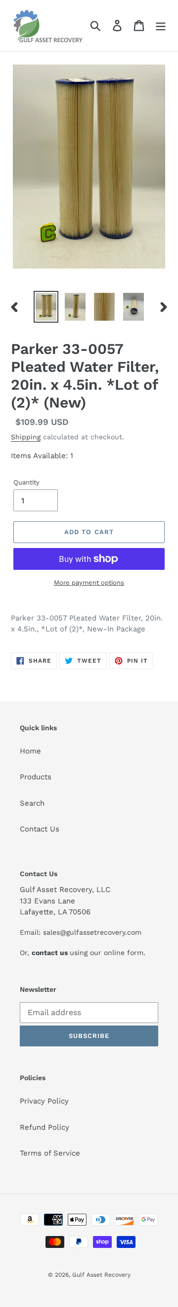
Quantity (26, 482)
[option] (45, 306)
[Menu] (161, 26)
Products (35, 776)
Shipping (26, 437)
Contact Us (39, 829)
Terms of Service (50, 1153)
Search (32, 803)
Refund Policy (44, 1127)
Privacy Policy (44, 1101)
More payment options (89, 582)
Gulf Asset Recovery (101, 1274)
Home (30, 751)
